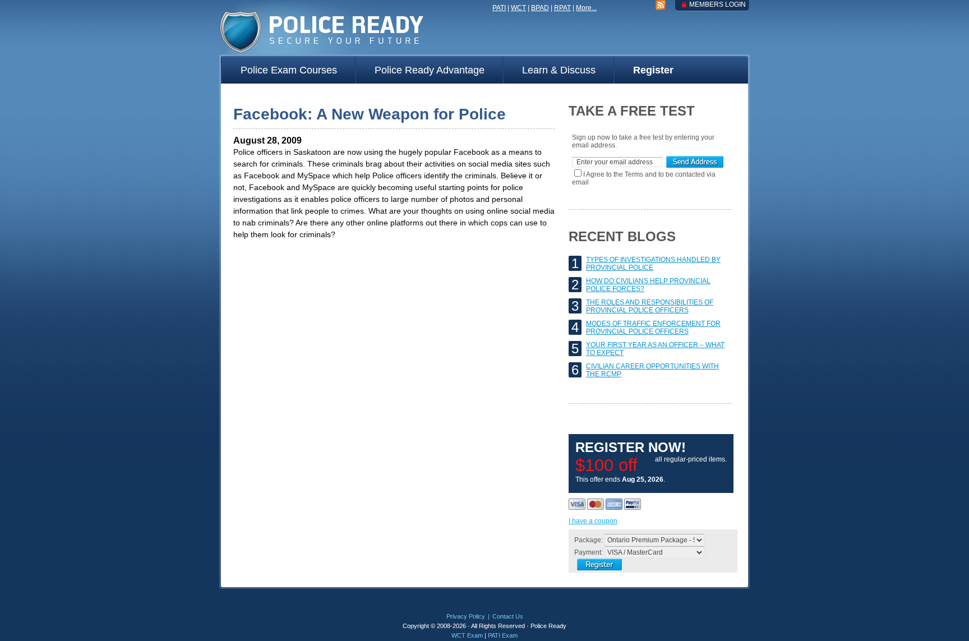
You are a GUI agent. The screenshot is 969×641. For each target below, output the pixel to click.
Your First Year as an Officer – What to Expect (655, 349)
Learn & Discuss (559, 70)
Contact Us (507, 616)
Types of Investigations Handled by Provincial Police (653, 263)
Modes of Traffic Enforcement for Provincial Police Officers (653, 327)
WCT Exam (467, 635)
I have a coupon (593, 521)
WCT (518, 8)
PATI (499, 8)
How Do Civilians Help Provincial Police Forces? (648, 285)
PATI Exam (503, 635)
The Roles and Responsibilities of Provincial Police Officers (649, 306)
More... (586, 8)
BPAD (540, 8)
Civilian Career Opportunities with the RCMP (652, 370)
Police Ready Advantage (429, 70)
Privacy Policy (465, 616)
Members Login (717, 4)
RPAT (562, 8)
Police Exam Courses (289, 70)
